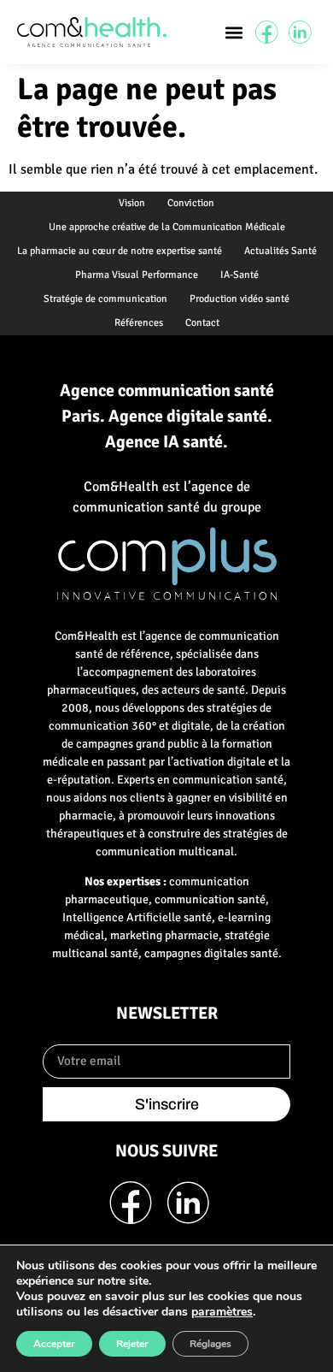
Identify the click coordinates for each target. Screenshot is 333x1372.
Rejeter (132, 1344)
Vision (132, 203)
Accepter (54, 1344)
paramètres (222, 1312)
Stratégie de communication (105, 299)
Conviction (190, 203)
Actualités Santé (280, 251)
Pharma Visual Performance (136, 275)
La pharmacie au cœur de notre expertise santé (119, 251)
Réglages (210, 1344)
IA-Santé (239, 275)
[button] (234, 32)
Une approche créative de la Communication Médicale (167, 227)
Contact (202, 322)
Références (138, 322)
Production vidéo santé (239, 299)
